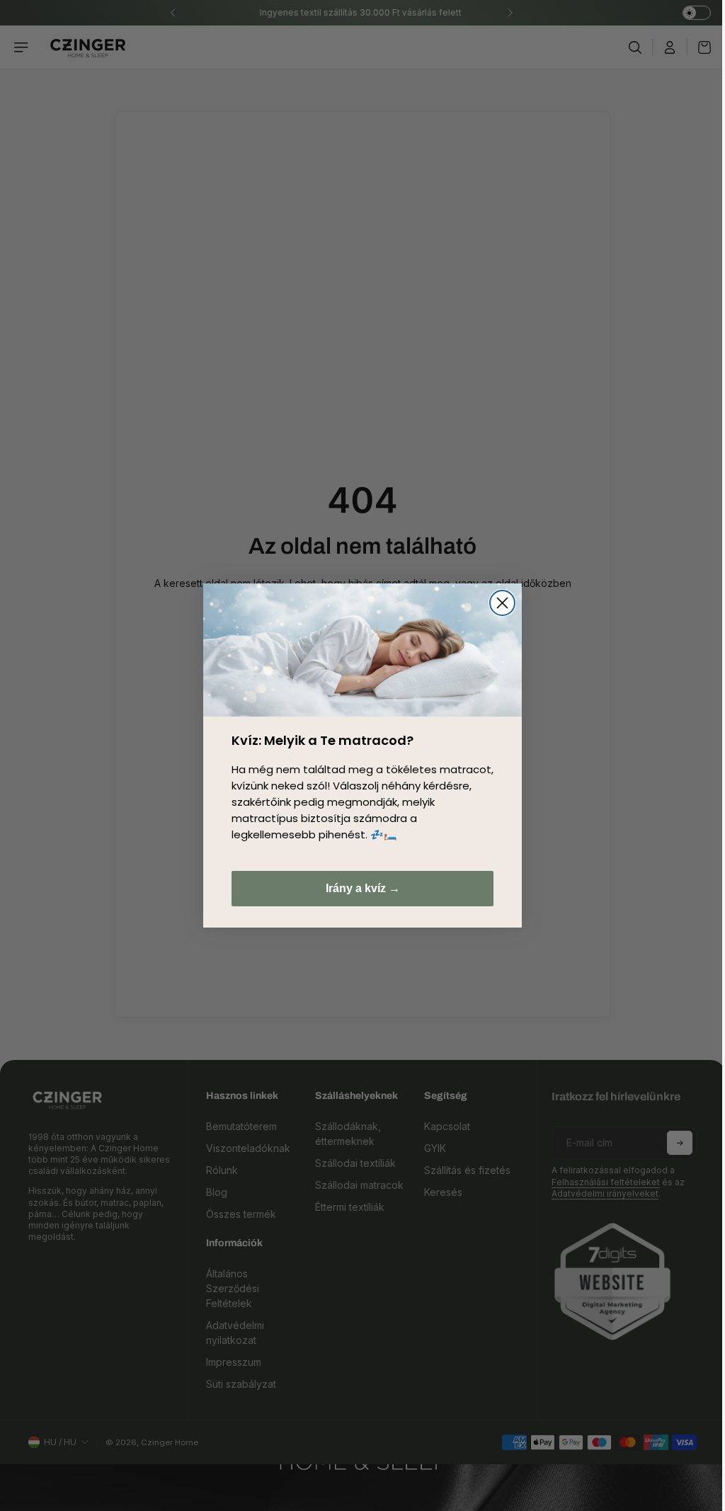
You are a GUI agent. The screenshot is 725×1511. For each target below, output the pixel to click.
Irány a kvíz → (359, 888)
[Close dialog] (498, 603)
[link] (359, 649)
